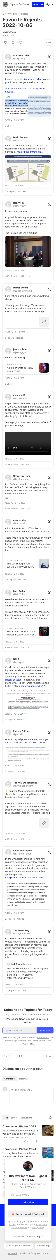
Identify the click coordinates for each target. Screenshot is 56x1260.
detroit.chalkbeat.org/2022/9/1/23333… (27, 742)
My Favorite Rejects (15, 14)
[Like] (5, 42)
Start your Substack (19, 1245)
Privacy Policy (38, 1227)
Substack (12, 1253)
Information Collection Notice (33, 1040)
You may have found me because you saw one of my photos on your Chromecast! (20, 1132)
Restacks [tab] (23, 1078)
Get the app (43, 1245)
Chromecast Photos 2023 (19, 1126)
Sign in (49, 4)
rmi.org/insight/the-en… (30, 151)
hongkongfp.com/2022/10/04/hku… (24, 877)
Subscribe (38, 4)
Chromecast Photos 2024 (19, 1149)
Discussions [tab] (26, 1117)
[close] (46, 1162)
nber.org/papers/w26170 (32, 685)
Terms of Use (43, 1037)
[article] (28, 1134)
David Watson (9, 32)
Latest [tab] (14, 1117)
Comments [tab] (9, 1078)
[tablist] (15, 1079)
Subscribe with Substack (30, 1214)
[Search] (50, 1118)
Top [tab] (6, 1117)
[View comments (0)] (13, 42)
